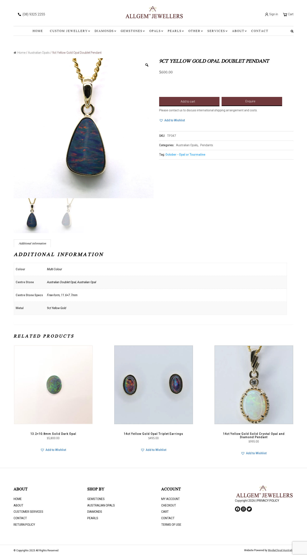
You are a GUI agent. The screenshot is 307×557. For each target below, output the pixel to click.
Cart (290, 14)
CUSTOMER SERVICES (28, 511)
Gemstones (131, 31)
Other (194, 31)
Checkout (168, 505)
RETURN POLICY (24, 524)
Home (38, 31)
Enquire (250, 101)
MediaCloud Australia (280, 550)
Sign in (273, 14)
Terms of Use (171, 524)
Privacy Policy (268, 500)
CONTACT (259, 31)
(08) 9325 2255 (34, 14)
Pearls (174, 31)
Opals (155, 31)
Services (216, 31)
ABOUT (238, 31)
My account (170, 499)
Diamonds (104, 31)
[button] (172, 120)
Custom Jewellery (69, 31)
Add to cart (188, 101)
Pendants (206, 145)
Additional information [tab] (32, 243)
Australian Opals (39, 52)
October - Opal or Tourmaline (185, 154)
